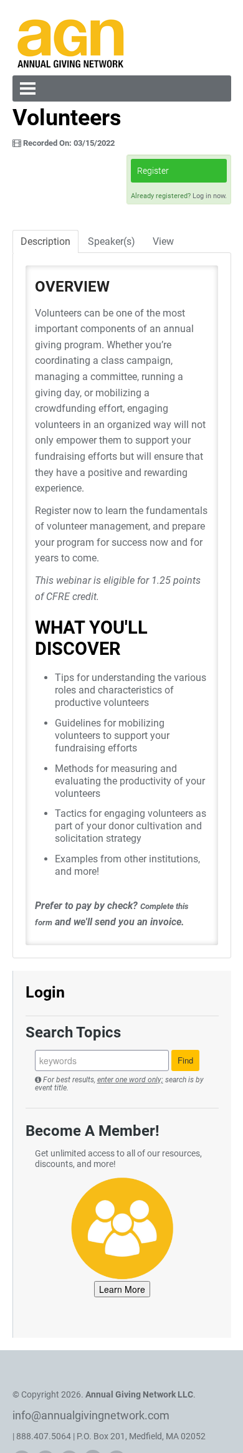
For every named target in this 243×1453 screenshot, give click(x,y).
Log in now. (210, 196)
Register (153, 171)
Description (45, 241)
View (163, 241)
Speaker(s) (111, 241)
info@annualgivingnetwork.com (90, 1415)
